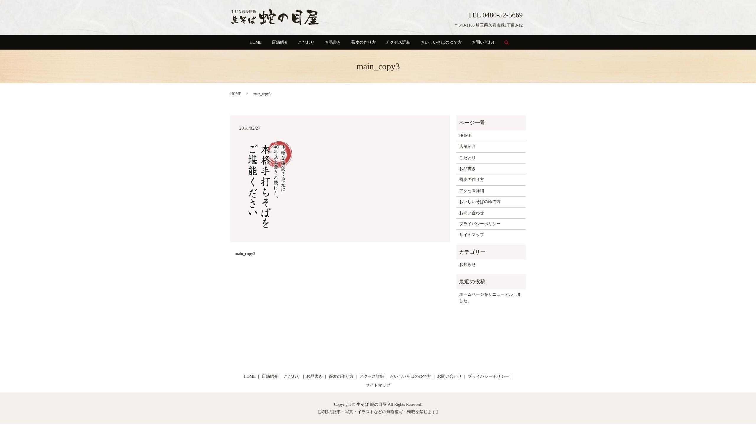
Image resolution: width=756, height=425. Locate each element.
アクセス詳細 (398, 42)
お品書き (333, 42)
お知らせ (467, 264)
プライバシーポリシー (480, 224)
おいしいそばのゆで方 (441, 42)
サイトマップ (471, 235)
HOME (256, 42)
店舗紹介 (280, 42)
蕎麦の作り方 (363, 42)
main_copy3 (245, 253)
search (508, 45)
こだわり (306, 42)
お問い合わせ (484, 42)
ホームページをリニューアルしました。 (490, 297)
